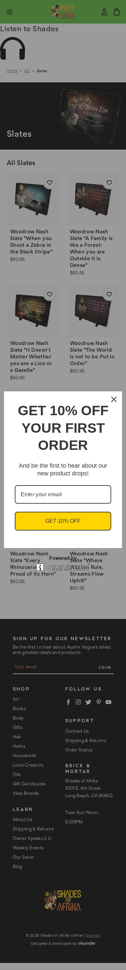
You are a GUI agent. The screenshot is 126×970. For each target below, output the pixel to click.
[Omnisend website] (63, 563)
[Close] (114, 399)
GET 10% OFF (63, 521)
